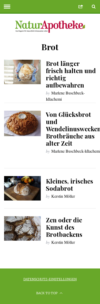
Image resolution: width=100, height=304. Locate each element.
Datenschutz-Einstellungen (50, 279)
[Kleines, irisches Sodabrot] (22, 188)
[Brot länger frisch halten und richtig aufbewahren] (22, 72)
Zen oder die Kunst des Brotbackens (64, 227)
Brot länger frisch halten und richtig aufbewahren (71, 74)
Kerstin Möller (63, 196)
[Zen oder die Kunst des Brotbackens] (22, 228)
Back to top (47, 293)
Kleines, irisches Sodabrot (69, 184)
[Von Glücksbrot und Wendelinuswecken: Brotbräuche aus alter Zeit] (22, 123)
